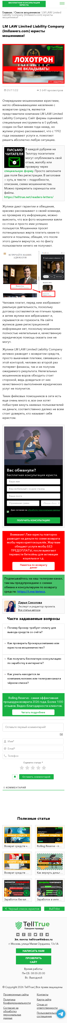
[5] (44, 768)
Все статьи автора (29, 610)
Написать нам (33, 950)
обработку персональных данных (44, 510)
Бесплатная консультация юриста (24, 3)
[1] (22, 768)
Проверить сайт (34, 960)
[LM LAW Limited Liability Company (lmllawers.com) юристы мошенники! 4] (33, 274)
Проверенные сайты (16, 994)
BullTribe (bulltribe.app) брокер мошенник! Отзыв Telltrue (54, 909)
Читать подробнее (33, 712)
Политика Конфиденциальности (17, 1001)
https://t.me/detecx (31, 591)
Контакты (42, 994)
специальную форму (18, 171)
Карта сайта (44, 999)
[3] (33, 768)
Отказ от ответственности (47, 1006)
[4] (38, 768)
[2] (27, 768)
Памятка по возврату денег (33, 566)
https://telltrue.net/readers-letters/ (29, 197)
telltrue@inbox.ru (41, 939)
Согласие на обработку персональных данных (12, 1013)
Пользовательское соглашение (48, 1014)
